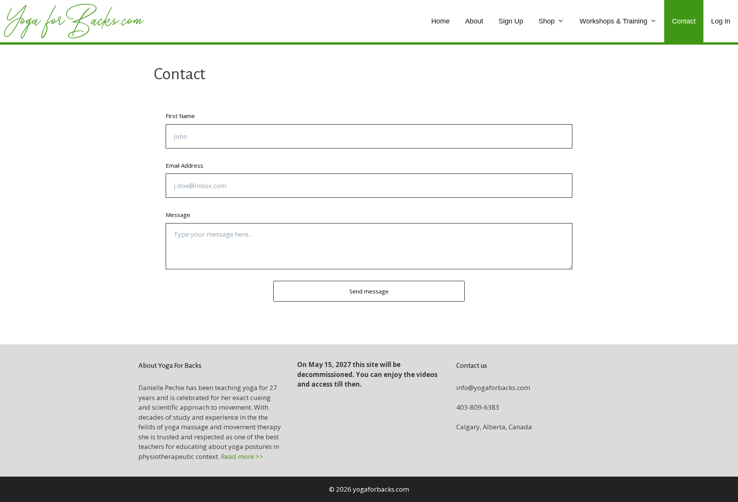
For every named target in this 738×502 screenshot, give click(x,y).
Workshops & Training (613, 21)
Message (178, 214)
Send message (369, 291)
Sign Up (511, 21)
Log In (720, 21)
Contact (684, 21)
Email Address (184, 165)
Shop (547, 21)
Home (440, 21)
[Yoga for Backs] (76, 21)
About (474, 21)
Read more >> (242, 456)
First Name (180, 116)
